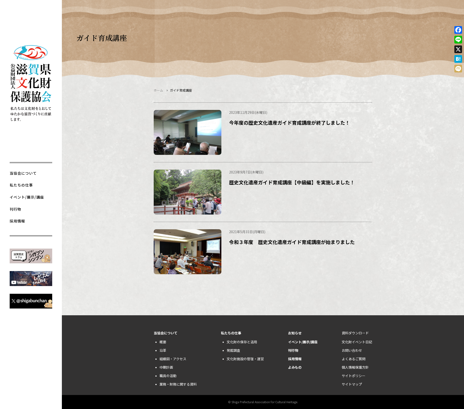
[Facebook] (458, 30)
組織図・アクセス (173, 358)
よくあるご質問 (353, 358)
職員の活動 (168, 375)
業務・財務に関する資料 (178, 384)
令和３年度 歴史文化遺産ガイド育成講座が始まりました (292, 241)
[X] (458, 49)
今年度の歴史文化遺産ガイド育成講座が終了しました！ (289, 122)
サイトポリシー (353, 375)
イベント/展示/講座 (27, 197)
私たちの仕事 (21, 184)
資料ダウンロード (355, 332)
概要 (163, 341)
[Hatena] (458, 59)
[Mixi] (458, 68)
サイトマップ (352, 384)
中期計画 (166, 367)
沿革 (163, 350)
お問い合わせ (352, 350)
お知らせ (295, 332)
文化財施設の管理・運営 (245, 358)
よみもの (295, 367)
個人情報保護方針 (355, 367)
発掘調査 (233, 350)
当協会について (23, 173)
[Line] (458, 39)
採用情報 (17, 220)
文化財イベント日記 (357, 341)
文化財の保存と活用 (242, 341)
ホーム (158, 90)
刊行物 (15, 209)
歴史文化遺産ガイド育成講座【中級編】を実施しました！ (292, 182)
